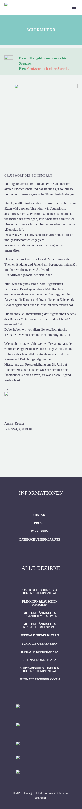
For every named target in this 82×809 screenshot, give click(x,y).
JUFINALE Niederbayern (39, 635)
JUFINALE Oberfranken (40, 651)
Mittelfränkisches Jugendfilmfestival (40, 614)
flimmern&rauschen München (39, 603)
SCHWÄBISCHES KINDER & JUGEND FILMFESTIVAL (40, 670)
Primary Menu (74, 7)
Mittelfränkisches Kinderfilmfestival (39, 626)
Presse (39, 523)
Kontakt (39, 515)
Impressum (40, 531)
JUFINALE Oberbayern (39, 643)
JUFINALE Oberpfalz (39, 660)
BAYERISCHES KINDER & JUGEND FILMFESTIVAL (39, 592)
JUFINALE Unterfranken (40, 679)
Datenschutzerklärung (39, 539)
